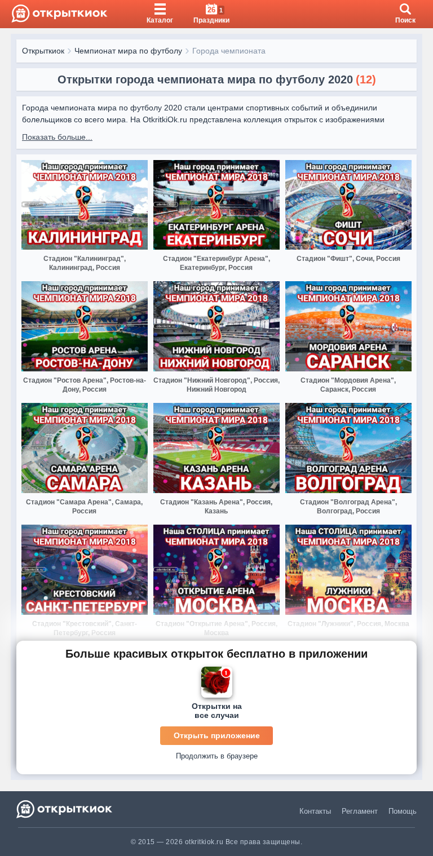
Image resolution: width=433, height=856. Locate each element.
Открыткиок (43, 50)
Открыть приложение (217, 735)
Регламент (360, 811)
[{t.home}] (65, 809)
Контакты (315, 811)
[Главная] (59, 14)
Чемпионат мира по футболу (128, 50)
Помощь (402, 811)
